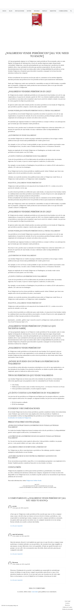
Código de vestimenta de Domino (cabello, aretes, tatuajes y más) (37, 487)
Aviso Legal (67, 601)
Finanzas (36, 11)
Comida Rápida (63, 11)
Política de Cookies (67, 607)
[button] (71, 11)
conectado (34, 592)
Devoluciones (19, 11)
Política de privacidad (67, 609)
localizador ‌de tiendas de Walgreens (19, 418)
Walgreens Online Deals (33, 480)
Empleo (44, 11)
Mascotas (53, 11)
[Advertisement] (37, 37)
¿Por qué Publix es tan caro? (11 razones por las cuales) (37, 486)
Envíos (29, 11)
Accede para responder (16, 526)
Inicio (4, 11)
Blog (10, 11)
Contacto (67, 603)
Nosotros (67, 605)
